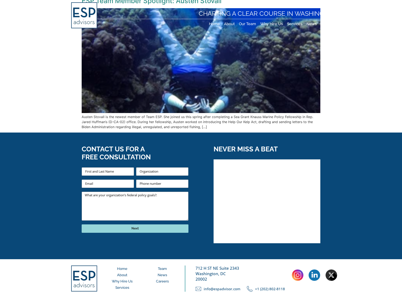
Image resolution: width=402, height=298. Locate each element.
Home (214, 24)
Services (294, 24)
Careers (328, 24)
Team (162, 269)
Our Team (247, 24)
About (229, 24)
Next (135, 228)
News (312, 24)
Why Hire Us (271, 24)
